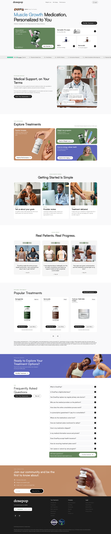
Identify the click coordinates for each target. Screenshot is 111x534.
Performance (62, 2)
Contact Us (70, 513)
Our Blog (70, 504)
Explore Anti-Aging (64, 158)
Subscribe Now (36, 491)
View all (37, 396)
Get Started (46, 46)
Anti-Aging (55, 2)
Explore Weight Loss (65, 141)
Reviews (70, 509)
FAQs (69, 511)
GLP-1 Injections (54, 507)
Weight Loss (48, 2)
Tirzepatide (53, 504)
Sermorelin (53, 513)
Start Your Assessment (22, 96)
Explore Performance (23, 157)
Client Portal (88, 504)
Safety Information (90, 502)
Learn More (33, 326)
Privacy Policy (89, 511)
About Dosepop (71, 502)
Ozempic (53, 515)
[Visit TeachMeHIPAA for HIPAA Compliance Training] (54, 522)
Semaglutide (53, 502)
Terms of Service (89, 509)
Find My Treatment (88, 23)
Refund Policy (89, 507)
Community (70, 507)
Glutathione (53, 511)
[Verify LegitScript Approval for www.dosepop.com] (62, 522)
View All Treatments (89, 292)
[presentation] (54, 336)
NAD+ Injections (54, 509)
